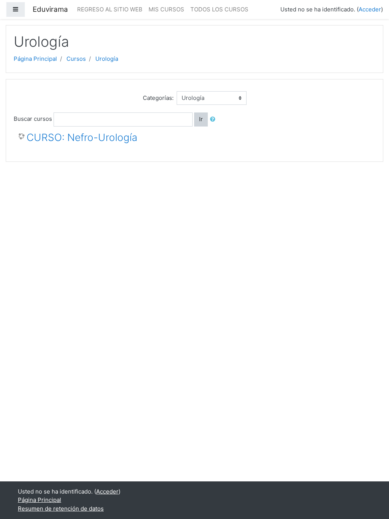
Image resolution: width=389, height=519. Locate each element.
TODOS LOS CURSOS (219, 9)
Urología (106, 58)
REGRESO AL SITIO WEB (109, 9)
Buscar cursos (33, 118)
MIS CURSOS (166, 9)
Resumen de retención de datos (61, 508)
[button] (214, 119)
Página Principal (35, 58)
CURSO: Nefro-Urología (82, 137)
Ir (201, 119)
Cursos (76, 58)
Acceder (370, 9)
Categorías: (158, 97)
